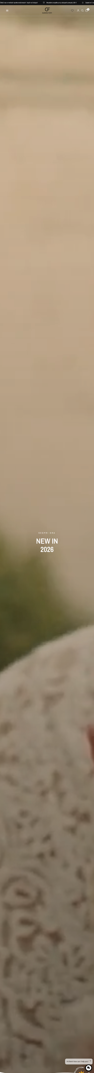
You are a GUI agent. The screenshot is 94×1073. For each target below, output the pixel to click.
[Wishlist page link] (72, 10)
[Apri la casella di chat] (88, 1067)
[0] (86, 10)
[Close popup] (89, 1059)
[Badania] (82, 10)
